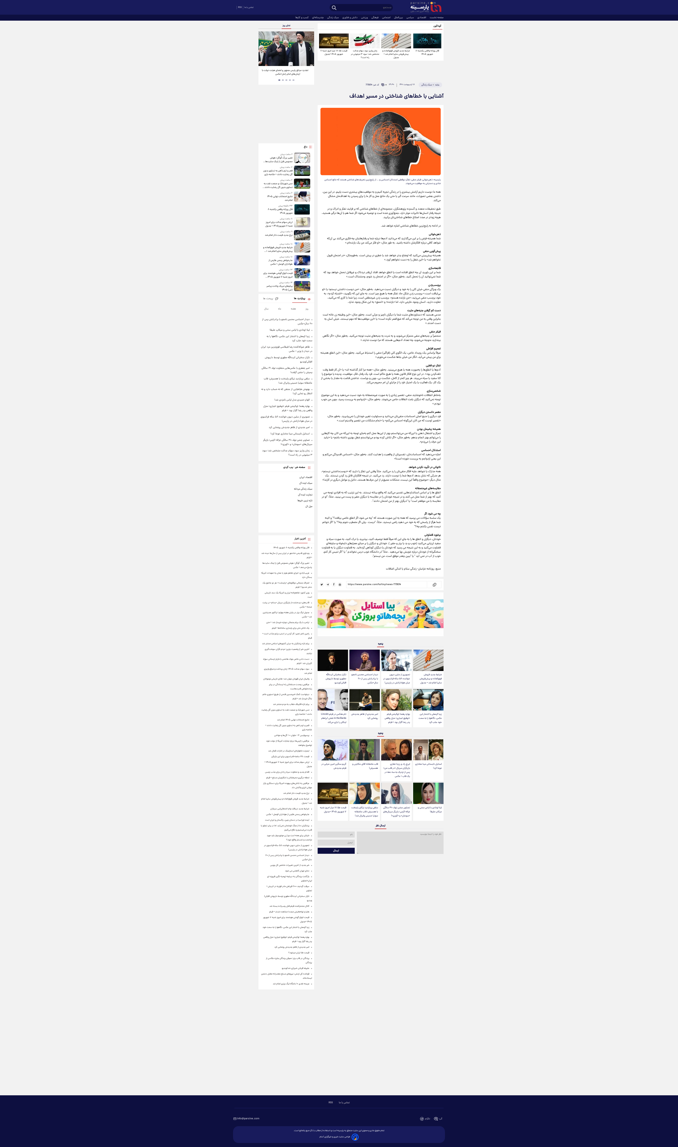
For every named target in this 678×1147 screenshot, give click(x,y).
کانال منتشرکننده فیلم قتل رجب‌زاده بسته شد (289, 906)
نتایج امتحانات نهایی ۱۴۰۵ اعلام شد (279, 198)
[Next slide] (310, 49)
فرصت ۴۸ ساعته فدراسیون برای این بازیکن (290, 756)
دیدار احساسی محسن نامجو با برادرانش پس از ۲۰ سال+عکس (364, 679)
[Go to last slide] (262, 49)
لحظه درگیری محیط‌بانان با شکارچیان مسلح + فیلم (287, 777)
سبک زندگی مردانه (303, 489)
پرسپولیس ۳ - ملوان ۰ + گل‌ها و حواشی (291, 735)
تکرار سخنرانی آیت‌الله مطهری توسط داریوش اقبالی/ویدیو (336, 679)
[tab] (293, 80)
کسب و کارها (302, 18)
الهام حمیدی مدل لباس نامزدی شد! (292, 400)
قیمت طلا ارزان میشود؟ (298, 953)
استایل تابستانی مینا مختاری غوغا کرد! (428, 766)
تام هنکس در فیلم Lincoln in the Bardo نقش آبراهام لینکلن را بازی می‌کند (333, 718)
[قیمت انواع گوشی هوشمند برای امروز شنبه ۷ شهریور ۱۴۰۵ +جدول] (302, 273)
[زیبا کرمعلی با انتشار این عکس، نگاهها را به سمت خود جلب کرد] (428, 700)
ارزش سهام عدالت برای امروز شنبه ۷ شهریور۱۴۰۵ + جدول (278, 224)
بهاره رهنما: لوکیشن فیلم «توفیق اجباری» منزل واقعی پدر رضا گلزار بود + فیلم (397, 718)
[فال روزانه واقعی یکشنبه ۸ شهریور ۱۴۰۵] (427, 41)
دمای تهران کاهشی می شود (297, 871)
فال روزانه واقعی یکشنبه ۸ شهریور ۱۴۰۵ (427, 52)
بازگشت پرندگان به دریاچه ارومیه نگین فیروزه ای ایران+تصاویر (285, 72)
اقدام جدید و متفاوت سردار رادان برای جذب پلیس (287, 772)
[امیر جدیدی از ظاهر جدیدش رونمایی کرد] (364, 700)
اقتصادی (422, 18)
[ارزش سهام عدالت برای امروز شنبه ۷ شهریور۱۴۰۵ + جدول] (302, 222)
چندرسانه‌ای (318, 18)
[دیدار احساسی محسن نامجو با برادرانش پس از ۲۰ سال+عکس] (364, 660)
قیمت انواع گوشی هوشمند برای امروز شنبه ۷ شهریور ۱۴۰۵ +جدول (277, 275)
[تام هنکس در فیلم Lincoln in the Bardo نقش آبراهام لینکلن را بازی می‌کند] (333, 700)
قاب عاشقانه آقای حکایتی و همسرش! (365, 766)
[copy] (434, 584)
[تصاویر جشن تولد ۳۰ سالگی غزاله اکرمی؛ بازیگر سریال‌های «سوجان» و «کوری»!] (396, 793)
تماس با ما (249, 7)
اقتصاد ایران (305, 477)
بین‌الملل (399, 18)
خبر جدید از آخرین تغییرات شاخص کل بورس (289, 865)
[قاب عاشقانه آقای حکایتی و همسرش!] (364, 749)
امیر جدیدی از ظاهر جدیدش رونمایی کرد (364, 716)
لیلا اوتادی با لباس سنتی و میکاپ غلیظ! (430, 810)
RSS (240, 7)
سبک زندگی (333, 18)
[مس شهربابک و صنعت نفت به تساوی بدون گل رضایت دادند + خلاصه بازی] (302, 184)
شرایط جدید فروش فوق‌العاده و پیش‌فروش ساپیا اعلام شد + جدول (396, 54)
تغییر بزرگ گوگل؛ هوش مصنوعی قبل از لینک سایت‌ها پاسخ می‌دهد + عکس (278, 160)
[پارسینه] (424, 8)
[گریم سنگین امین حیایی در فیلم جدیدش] (333, 749)
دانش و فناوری (350, 18)
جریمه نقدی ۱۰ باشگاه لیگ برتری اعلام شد (291, 984)
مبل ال (308, 506)
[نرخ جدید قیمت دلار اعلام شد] (302, 235)
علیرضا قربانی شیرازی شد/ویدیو (295, 968)
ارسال (336, 851)
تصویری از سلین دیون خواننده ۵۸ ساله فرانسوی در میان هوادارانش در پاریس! (396, 679)
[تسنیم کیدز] (381, 615)
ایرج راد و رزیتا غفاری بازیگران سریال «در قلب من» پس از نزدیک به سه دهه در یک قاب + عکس (396, 770)
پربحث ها (268, 299)
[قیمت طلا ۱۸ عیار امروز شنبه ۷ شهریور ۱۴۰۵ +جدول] (334, 41)
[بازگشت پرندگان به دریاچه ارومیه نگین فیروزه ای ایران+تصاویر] (286, 48)
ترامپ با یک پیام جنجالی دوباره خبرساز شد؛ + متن (287, 622)
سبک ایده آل (305, 483)
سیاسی (410, 18)
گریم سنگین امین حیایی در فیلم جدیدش (333, 766)
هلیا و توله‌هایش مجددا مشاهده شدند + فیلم (289, 912)
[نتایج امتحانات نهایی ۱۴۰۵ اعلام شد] (302, 196)
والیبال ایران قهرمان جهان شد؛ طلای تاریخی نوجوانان (286, 679)
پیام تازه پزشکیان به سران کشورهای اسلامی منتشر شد (285, 643)
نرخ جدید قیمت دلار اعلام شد (278, 235)
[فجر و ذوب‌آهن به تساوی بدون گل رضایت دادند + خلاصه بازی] (302, 171)
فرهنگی (375, 18)
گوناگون (437, 26)
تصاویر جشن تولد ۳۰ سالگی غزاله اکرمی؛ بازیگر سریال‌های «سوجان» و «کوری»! (396, 812)
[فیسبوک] (334, 584)
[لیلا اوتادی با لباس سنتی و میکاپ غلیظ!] (428, 793)
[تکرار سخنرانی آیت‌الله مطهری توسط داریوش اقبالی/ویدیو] (333, 660)
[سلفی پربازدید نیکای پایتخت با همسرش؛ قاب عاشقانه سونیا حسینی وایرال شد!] (364, 793)
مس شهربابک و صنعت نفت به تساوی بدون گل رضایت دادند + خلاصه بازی (277, 185)
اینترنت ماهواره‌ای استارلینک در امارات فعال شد (288, 751)
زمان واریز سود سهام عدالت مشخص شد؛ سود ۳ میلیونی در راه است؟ (365, 54)
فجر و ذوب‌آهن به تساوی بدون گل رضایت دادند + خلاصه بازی (277, 172)
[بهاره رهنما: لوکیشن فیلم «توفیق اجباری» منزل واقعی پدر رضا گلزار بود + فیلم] (396, 700)
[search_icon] (334, 8)
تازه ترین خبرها (305, 501)
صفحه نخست (437, 18)
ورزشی (364, 18)
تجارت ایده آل (305, 495)
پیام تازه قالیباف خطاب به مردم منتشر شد (291, 704)
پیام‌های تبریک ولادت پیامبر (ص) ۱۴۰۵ (279, 288)
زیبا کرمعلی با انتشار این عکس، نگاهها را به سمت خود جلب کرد (430, 718)
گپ (440, 1119)
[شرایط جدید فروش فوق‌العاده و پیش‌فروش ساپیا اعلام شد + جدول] (396, 41)
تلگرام (427, 1119)
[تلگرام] (328, 584)
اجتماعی (386, 18)
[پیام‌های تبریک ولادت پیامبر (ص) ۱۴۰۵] (302, 286)
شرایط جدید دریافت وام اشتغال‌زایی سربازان (289, 809)
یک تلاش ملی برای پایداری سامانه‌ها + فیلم (290, 628)
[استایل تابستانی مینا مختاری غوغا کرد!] (428, 749)
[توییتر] (322, 584)
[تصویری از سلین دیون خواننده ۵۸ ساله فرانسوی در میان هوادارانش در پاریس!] (396, 660)
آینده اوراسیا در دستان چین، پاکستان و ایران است (287, 820)
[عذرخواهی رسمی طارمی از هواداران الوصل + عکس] (302, 260)
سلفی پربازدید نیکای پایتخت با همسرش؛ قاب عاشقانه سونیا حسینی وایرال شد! (364, 812)
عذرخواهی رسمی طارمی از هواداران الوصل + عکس (280, 262)
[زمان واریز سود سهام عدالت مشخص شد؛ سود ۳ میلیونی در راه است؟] (365, 41)
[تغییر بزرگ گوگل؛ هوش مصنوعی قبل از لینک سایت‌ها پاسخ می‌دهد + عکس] (302, 158)
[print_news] (340, 584)
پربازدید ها (299, 299)
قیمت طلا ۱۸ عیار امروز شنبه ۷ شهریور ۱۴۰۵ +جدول (333, 52)
